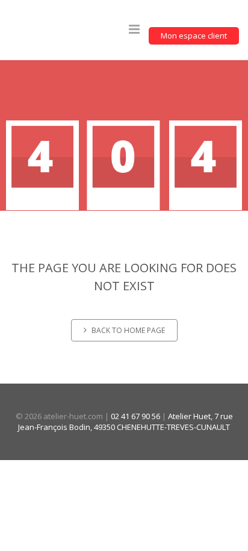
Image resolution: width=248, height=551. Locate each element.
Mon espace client (194, 35)
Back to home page (128, 330)
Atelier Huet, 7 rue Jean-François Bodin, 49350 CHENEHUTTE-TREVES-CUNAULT (125, 422)
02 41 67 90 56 (135, 416)
